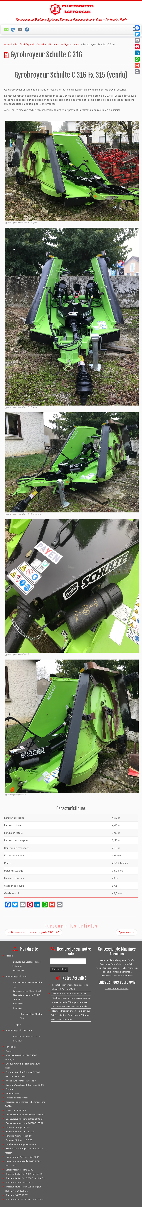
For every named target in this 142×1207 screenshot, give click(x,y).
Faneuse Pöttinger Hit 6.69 (19, 1135)
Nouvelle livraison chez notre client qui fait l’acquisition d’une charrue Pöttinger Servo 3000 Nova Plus (70, 1015)
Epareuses (126, 932)
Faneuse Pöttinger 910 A (18, 1127)
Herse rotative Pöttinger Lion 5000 (22, 1157)
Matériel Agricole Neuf (16, 976)
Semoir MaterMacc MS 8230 (19, 1169)
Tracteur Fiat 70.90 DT (17, 1195)
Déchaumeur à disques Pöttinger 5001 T (25, 1114)
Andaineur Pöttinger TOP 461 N (21, 1080)
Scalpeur (17, 1024)
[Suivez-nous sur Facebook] (28, 29)
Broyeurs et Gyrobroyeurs (64, 44)
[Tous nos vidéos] (21, 29)
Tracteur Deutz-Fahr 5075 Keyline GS (24, 1174)
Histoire (9, 955)
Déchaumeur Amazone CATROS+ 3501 (24, 1123)
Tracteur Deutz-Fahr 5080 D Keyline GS (25, 1178)
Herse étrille (19, 1003)
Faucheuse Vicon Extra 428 (26, 1036)
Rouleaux (17, 1007)
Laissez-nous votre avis (117, 988)
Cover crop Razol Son (16, 1110)
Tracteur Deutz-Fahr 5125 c (19, 1182)
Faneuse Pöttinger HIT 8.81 (19, 1140)
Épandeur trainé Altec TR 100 (27, 990)
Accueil (8, 44)
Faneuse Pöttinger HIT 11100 (20, 1131)
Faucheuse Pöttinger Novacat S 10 (22, 1144)
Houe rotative (12, 1093)
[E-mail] (7, 29)
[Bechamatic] (14, 29)
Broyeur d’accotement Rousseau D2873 (25, 1084)
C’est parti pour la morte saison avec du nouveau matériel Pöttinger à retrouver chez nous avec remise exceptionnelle (70, 1002)
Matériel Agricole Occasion (31, 44)
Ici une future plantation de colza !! (69, 993)
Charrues (10, 1089)
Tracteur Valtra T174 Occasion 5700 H (24, 1199)
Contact (9, 1051)
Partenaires (11, 1046)
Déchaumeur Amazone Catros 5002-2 (24, 1118)
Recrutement (19, 970)
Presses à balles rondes (17, 1097)
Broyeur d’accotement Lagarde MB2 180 (33, 932)
